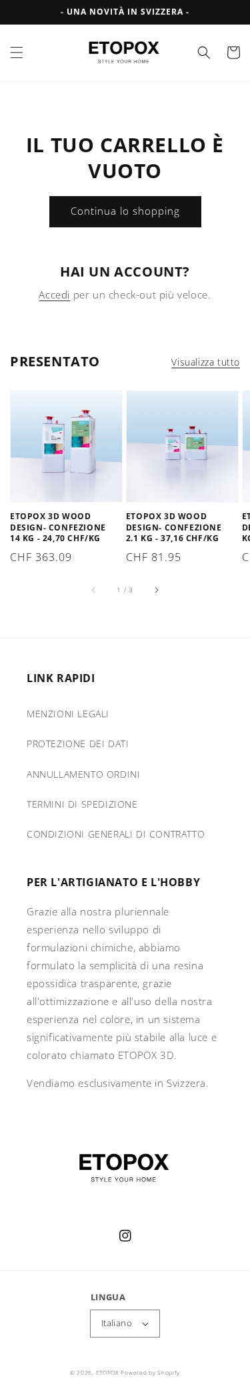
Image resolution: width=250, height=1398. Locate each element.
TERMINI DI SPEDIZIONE (82, 804)
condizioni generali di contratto (116, 834)
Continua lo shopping (125, 210)
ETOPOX (107, 1372)
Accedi (54, 294)
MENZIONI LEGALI (68, 713)
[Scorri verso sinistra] (94, 589)
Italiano (116, 1323)
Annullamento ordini (83, 774)
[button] (16, 52)
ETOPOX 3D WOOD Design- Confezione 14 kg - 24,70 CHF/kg (58, 527)
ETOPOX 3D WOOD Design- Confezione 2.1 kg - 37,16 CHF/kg (174, 527)
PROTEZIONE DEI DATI (78, 743)
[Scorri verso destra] (156, 589)
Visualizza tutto (205, 362)
